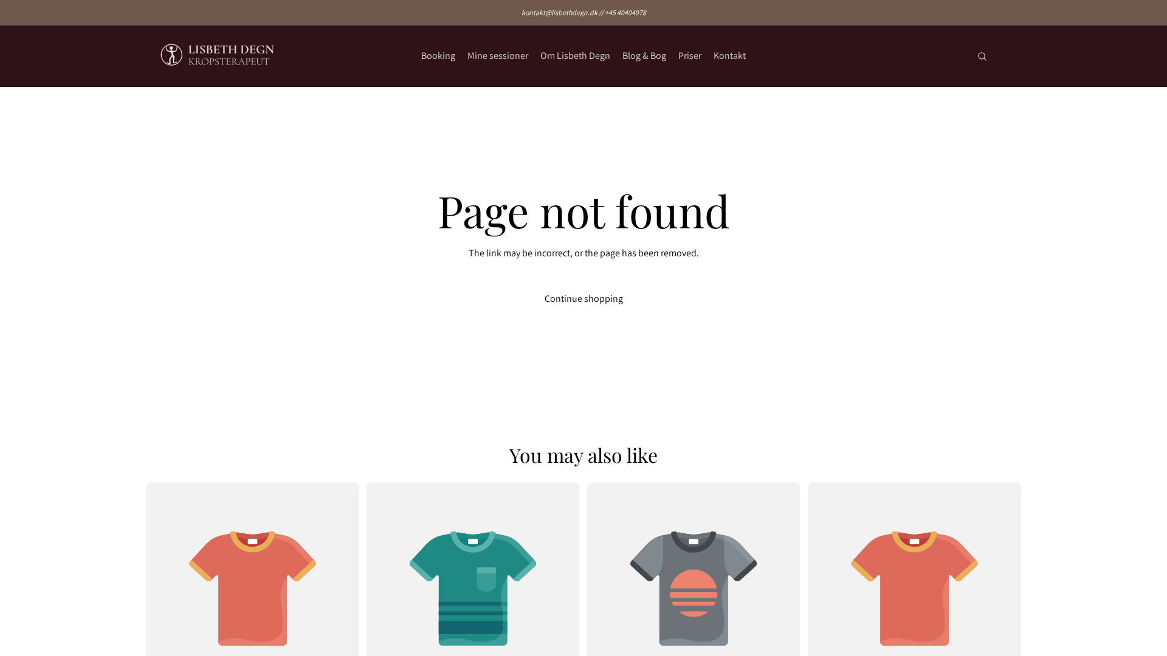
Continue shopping (584, 298)
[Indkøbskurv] (1007, 56)
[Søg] (982, 56)
